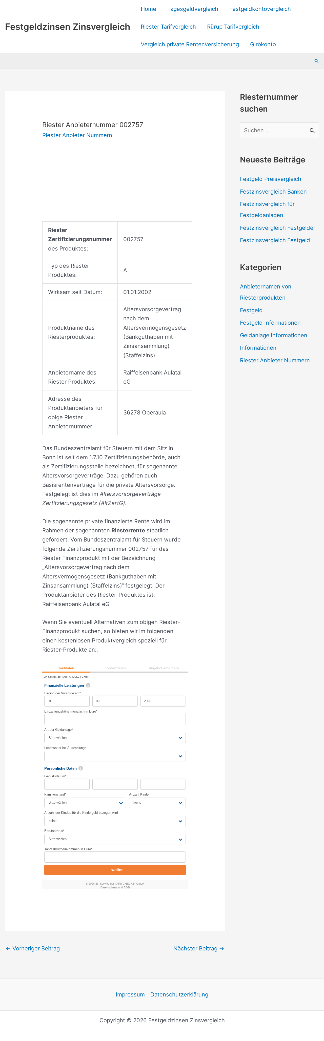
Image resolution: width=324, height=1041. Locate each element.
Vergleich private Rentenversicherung (190, 44)
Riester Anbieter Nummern (77, 135)
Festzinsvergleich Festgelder (277, 227)
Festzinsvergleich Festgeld (275, 240)
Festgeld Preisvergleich (270, 179)
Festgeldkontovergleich (260, 9)
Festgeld (251, 310)
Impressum (130, 994)
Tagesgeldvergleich (192, 9)
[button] (316, 61)
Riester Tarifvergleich (168, 26)
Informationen (258, 347)
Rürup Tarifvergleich (233, 26)
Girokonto (263, 44)
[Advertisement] (115, 186)
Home (148, 9)
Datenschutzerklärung (179, 994)
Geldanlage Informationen (273, 335)
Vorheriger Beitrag (33, 948)
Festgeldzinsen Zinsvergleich (67, 26)
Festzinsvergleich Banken (273, 191)
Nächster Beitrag (198, 948)
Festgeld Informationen (270, 322)
